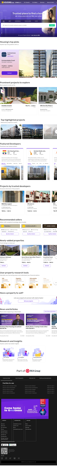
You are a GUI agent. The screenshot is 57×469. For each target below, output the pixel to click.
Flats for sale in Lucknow (8, 389)
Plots (36, 21)
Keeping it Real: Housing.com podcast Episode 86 (10, 327)
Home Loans (28, 425)
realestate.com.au (17, 423)
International (28, 429)
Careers (3, 423)
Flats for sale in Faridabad (9, 393)
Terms (2, 429)
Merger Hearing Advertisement (4, 439)
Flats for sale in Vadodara (31, 393)
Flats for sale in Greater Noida (10, 385)
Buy (4, 21)
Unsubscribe (4, 436)
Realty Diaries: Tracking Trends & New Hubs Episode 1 (36, 327)
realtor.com (15, 425)
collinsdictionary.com (18, 429)
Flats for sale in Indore (8, 391)
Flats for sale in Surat (30, 391)
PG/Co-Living (28, 21)
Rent (10, 21)
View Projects (10, 56)
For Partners (4, 427)
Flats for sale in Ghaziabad (9, 387)
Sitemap (27, 427)
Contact (9, 73)
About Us (3, 425)
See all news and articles (50, 311)
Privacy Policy (4, 432)
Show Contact (10, 233)
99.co (14, 427)
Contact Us (3, 434)
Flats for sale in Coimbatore (31, 387)
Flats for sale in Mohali (30, 385)
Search (52, 25)
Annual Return (4, 431)
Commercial (18, 21)
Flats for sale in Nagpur (30, 389)
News (27, 423)
